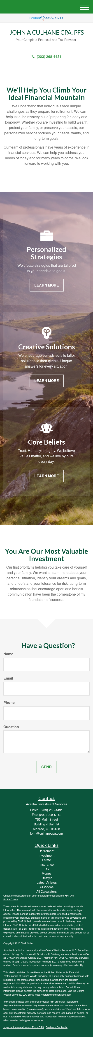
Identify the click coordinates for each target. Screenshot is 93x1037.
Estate (46, 860)
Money (46, 873)
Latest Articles (47, 882)
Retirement (46, 851)
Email (8, 678)
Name (8, 653)
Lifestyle (46, 878)
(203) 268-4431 (49, 56)
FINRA (57, 957)
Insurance (47, 864)
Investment (46, 855)
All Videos (46, 887)
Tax (46, 869)
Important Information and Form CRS (23, 1027)
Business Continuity (56, 1027)
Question (11, 726)
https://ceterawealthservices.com (53, 994)
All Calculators (46, 891)
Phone (9, 702)
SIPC (64, 957)
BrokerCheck (10, 899)
